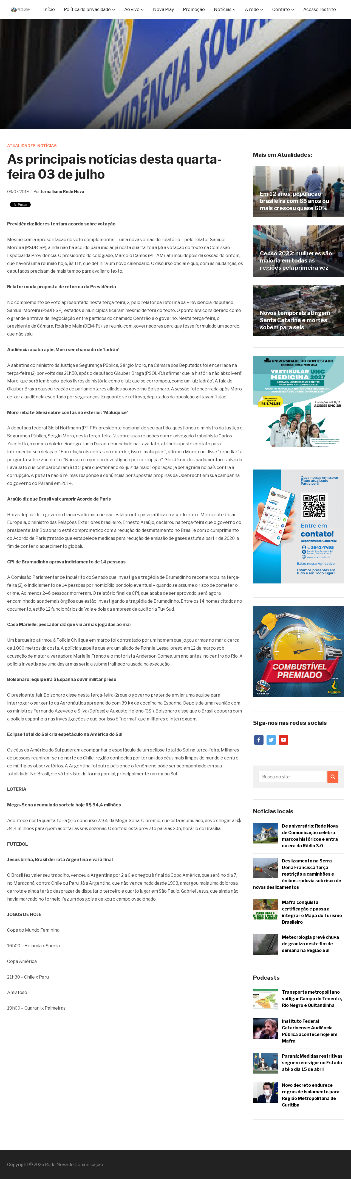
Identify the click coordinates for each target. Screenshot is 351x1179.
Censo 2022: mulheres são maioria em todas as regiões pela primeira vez (296, 260)
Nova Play (163, 9)
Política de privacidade (87, 9)
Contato (281, 9)
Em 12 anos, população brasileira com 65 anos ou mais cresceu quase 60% (294, 201)
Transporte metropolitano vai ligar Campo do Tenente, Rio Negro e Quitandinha (312, 999)
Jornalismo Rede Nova (62, 191)
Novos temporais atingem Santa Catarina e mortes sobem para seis (295, 320)
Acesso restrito (319, 9)
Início (49, 9)
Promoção (194, 9)
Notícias (47, 145)
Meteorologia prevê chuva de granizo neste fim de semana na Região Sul (310, 944)
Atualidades (21, 145)
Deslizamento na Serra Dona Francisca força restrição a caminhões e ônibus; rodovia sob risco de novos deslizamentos (297, 874)
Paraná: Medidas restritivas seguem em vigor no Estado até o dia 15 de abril (312, 1063)
